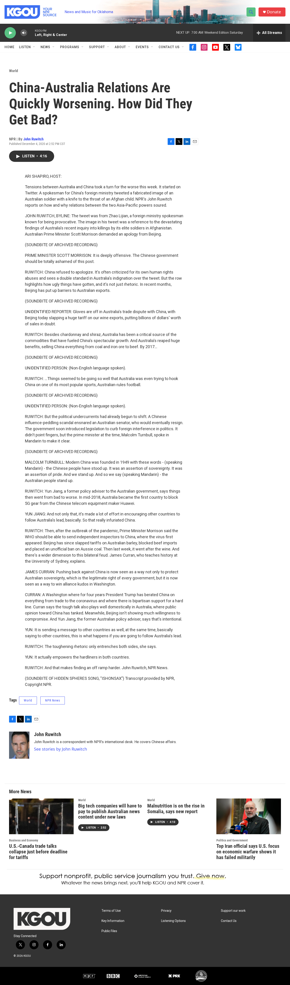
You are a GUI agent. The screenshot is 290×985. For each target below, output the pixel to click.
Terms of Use (111, 910)
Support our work (233, 910)
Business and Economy (23, 840)
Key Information (113, 921)
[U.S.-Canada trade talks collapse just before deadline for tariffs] (41, 816)
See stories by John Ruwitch (60, 749)
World (13, 71)
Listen (25, 47)
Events (142, 47)
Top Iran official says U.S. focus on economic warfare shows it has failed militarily (247, 851)
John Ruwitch (33, 139)
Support (97, 47)
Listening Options (173, 921)
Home (9, 47)
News (45, 47)
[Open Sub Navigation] (34, 47)
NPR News (52, 700)
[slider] (31, 32)
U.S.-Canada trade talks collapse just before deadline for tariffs (38, 851)
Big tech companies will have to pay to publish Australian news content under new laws (110, 811)
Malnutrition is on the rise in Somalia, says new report (176, 808)
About (120, 47)
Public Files (109, 931)
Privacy (166, 910)
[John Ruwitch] (19, 745)
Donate (274, 11)
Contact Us (169, 47)
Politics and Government (232, 840)
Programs (69, 47)
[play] (10, 32)
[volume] (24, 33)
